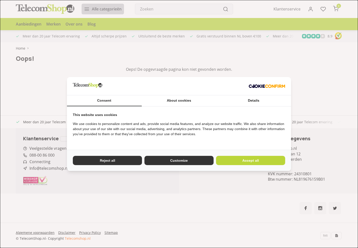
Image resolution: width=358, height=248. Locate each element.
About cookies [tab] (179, 100)
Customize (179, 160)
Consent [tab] (104, 100)
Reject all (107, 160)
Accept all (250, 160)
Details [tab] (253, 100)
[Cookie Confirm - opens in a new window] (267, 86)
